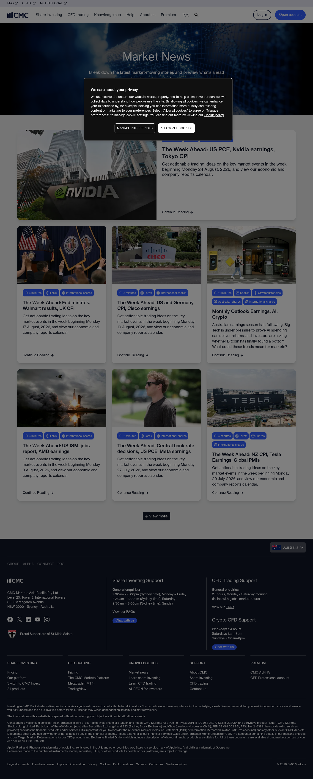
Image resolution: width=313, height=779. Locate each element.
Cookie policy (214, 115)
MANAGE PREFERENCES (135, 128)
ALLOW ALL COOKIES (176, 128)
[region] (158, 109)
